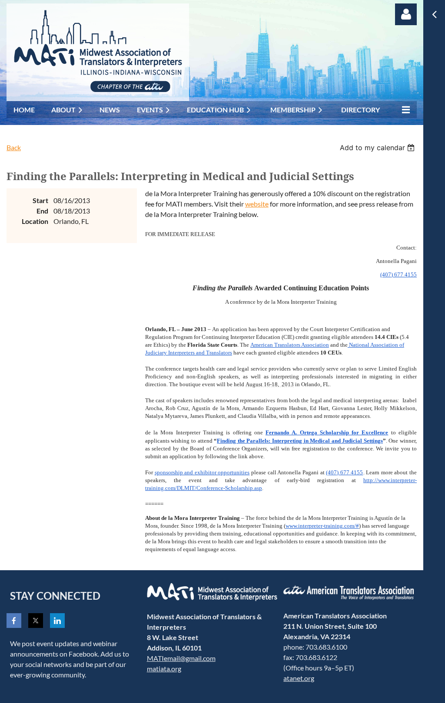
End (42, 211)
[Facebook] (14, 620)
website (257, 204)
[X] (35, 620)
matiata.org (164, 668)
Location (35, 221)
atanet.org (298, 678)
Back (14, 147)
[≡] (404, 109)
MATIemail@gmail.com (181, 658)
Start (40, 200)
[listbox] (378, 147)
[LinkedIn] (57, 620)
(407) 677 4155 (398, 274)
